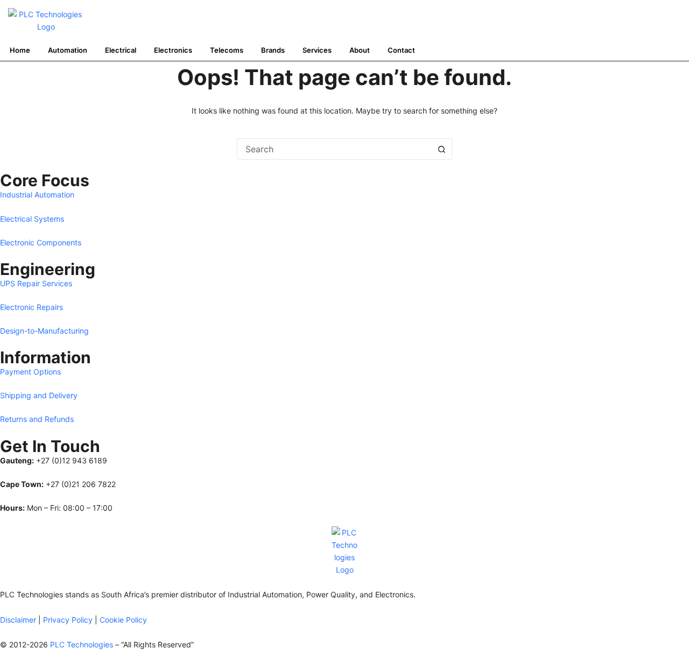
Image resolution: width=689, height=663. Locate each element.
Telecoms (226, 50)
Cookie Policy (123, 619)
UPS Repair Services (36, 283)
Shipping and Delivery (39, 395)
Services (317, 50)
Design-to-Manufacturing (44, 330)
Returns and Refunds (37, 419)
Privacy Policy (68, 619)
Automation (67, 50)
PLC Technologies (81, 644)
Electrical (120, 50)
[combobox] (334, 149)
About (359, 50)
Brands (273, 50)
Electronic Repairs (31, 307)
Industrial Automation (37, 194)
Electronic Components (40, 242)
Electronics (173, 50)
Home (20, 50)
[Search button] (441, 149)
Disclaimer (18, 619)
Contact (401, 50)
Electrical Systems (32, 218)
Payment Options (30, 371)
